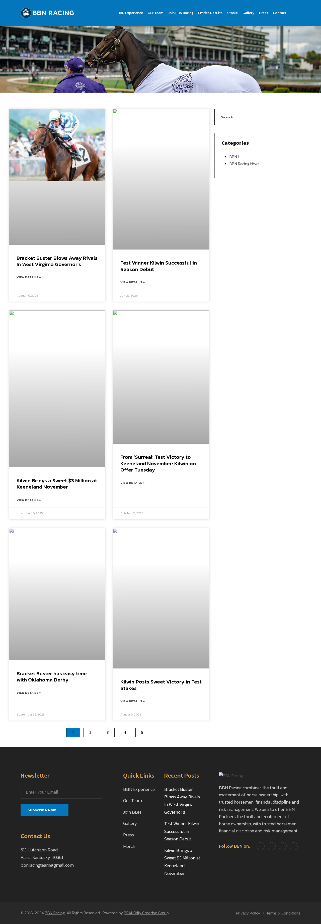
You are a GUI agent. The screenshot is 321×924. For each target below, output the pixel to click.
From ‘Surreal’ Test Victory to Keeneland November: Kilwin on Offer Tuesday (158, 463)
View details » (29, 277)
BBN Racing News (244, 164)
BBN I (234, 157)
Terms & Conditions (283, 913)
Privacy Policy (248, 913)
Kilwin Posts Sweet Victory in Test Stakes (161, 685)
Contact (279, 13)
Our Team (155, 13)
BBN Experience (130, 13)
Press (263, 13)
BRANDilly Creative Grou (145, 913)
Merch (129, 846)
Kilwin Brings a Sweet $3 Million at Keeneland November (57, 484)
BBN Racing (55, 913)
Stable (232, 13)
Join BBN (132, 812)
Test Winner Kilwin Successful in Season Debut (158, 266)
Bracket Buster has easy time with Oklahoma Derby (52, 676)
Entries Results (210, 13)
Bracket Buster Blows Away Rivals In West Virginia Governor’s (57, 261)
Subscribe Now (42, 810)
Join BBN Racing (180, 13)
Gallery (248, 13)
